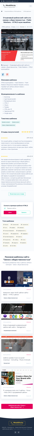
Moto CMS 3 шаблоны (8, 387)
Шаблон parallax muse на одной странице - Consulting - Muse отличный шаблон (16, 359)
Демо (10, 212)
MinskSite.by (10, 6)
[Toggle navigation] (30, 6)
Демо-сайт (11, 279)
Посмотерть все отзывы (17, 194)
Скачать (24, 212)
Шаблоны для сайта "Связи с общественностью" (17, 406)
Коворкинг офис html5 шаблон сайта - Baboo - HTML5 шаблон (16, 294)
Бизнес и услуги (6, 122)
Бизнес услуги (15, 122)
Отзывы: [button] (15, 27)
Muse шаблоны (7, 354)
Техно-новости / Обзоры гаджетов (22, 429)
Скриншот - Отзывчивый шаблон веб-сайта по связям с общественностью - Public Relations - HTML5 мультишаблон (16, 67)
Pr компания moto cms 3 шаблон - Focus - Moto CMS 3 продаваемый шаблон (16, 391)
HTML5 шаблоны (6, 27)
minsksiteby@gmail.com (12, 1)
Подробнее (22, 279)
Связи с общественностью (8, 125)
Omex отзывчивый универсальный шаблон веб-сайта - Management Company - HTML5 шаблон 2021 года (15, 326)
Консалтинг (7, 363)
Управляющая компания (10, 330)
